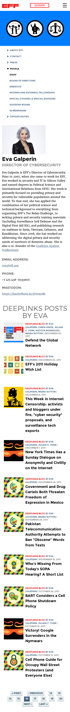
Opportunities (19, 116)
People (14, 69)
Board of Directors (22, 80)
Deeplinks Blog (35, 324)
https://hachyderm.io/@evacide (24, 293)
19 (52, 698)
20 (60, 698)
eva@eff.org (10, 265)
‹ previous (36, 693)
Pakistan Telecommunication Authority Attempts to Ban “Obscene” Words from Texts (45, 534)
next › (28, 704)
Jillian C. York (47, 445)
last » (43, 704)
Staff (13, 74)
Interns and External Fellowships (32, 92)
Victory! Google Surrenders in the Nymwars (40, 635)
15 (18, 698)
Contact (15, 56)
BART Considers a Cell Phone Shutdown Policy (45, 600)
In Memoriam (18, 110)
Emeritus (15, 86)
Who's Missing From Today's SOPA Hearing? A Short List (44, 569)
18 (43, 698)
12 (51, 693)
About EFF (16, 50)
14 (10, 698)
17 (35, 698)
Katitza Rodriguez (48, 330)
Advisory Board (20, 104)
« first (16, 693)
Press (13, 62)
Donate (39, 5)
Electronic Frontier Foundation (11, 6)
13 (59, 693)
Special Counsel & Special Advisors (32, 98)
